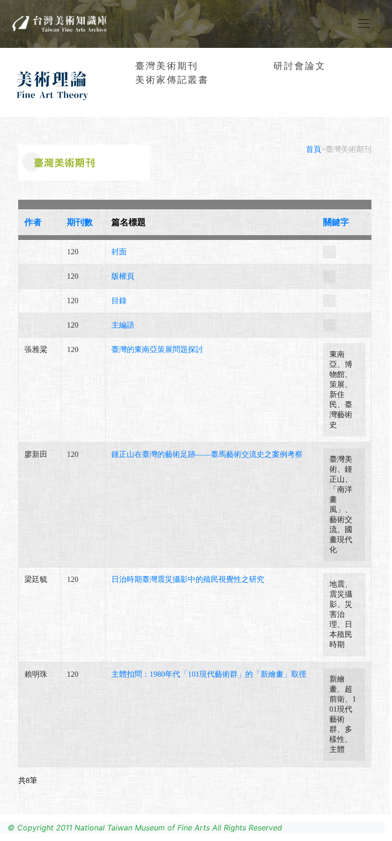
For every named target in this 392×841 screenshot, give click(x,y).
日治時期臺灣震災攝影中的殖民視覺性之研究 (187, 579)
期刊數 (80, 222)
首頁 (313, 149)
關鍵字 (336, 222)
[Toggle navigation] (363, 23)
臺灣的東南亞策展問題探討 (157, 349)
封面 (119, 252)
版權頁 (122, 276)
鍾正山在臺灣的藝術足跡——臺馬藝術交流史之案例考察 (207, 454)
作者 (33, 222)
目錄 (119, 300)
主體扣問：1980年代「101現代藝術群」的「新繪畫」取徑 (208, 674)
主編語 (122, 325)
